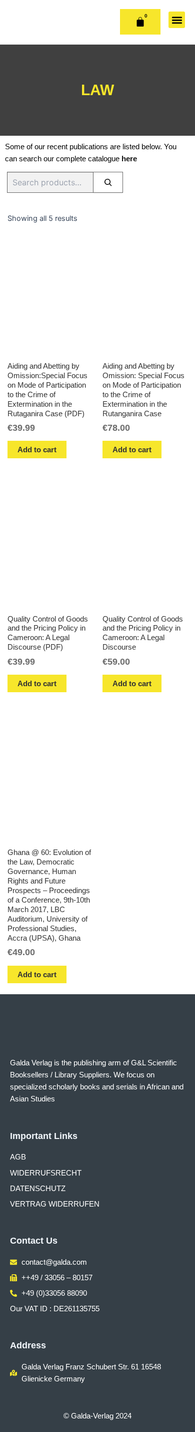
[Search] (108, 182)
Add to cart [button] (37, 449)
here (129, 159)
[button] (176, 20)
